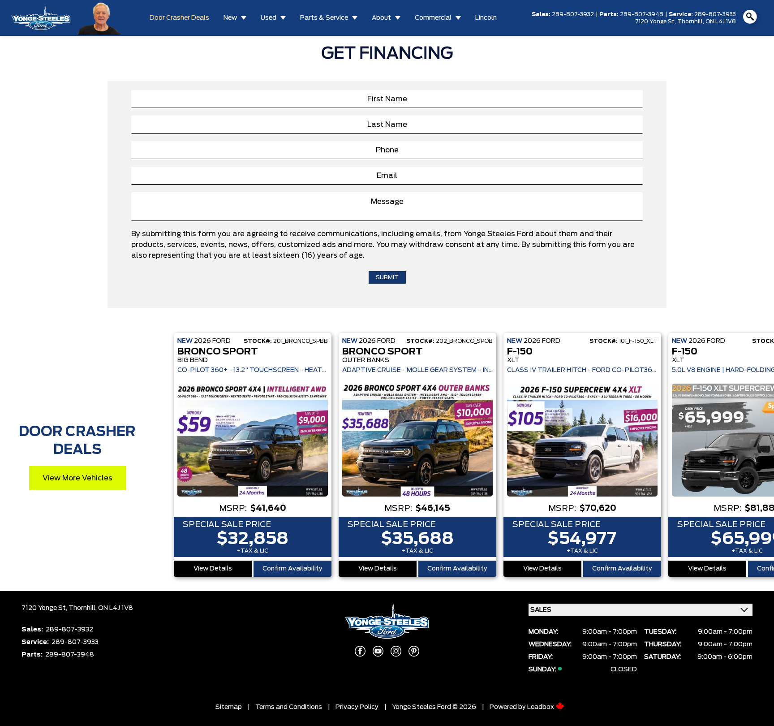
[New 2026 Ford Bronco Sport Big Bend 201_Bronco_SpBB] (252, 440)
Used (268, 18)
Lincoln (486, 18)
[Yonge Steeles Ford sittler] (99, 18)
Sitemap (228, 707)
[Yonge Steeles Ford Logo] (41, 18)
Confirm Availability (292, 569)
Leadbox (541, 707)
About (381, 18)
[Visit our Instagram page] (396, 651)
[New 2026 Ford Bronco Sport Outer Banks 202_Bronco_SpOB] (417, 440)
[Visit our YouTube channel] (378, 651)
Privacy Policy (356, 707)
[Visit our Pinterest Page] (413, 651)
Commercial (433, 18)
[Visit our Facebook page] (360, 651)
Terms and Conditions (288, 707)
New (230, 18)
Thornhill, (691, 21)
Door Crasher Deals (179, 18)
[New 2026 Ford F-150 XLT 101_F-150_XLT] (582, 440)
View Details (213, 569)
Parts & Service (324, 18)
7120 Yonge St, (656, 21)
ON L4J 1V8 (720, 21)
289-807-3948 (641, 14)
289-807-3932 (573, 14)
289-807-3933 (715, 14)
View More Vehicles (77, 478)
